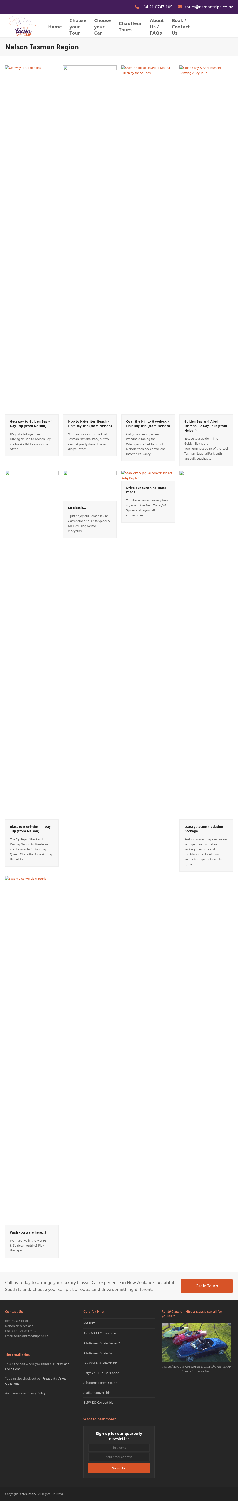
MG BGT (89, 1323)
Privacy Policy (36, 1393)
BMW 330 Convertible (98, 1402)
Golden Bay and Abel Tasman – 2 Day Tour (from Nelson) (205, 426)
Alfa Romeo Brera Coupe (100, 1383)
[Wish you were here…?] (32, 1050)
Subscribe (119, 1468)
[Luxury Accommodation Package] (206, 645)
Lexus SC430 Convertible (100, 1363)
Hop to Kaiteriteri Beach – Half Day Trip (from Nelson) (90, 423)
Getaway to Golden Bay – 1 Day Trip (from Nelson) (31, 423)
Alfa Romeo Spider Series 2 (101, 1343)
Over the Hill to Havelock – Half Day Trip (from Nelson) (148, 423)
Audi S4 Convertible (96, 1393)
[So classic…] (90, 485)
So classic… (77, 507)
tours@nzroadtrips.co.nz (209, 7)
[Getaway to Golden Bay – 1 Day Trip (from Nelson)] (32, 239)
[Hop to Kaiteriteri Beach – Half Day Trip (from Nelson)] (90, 239)
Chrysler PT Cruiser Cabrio (101, 1373)
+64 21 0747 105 (157, 7)
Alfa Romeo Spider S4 (98, 1353)
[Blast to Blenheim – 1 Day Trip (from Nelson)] (32, 645)
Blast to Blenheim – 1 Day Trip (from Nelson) (30, 828)
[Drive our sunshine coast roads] (148, 475)
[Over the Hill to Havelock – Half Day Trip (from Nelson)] (148, 239)
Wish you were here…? (28, 1232)
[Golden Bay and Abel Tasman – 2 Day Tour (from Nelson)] (206, 239)
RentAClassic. (27, 1494)
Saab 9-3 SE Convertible (99, 1333)
